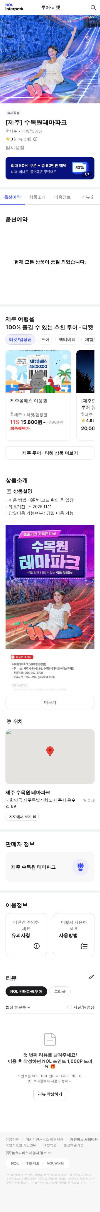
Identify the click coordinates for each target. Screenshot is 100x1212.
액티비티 (67, 339)
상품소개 (37, 197)
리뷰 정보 (35, 139)
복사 (90, 800)
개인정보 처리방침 (84, 1139)
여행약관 (50, 1145)
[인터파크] (12, 7)
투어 (45, 339)
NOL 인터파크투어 (26, 991)
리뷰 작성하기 (50, 1093)
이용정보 (62, 197)
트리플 (60, 991)
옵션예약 (12, 197)
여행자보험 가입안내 (21, 1145)
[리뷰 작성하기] (91, 978)
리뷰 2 (88, 197)
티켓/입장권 (20, 339)
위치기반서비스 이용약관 (44, 1139)
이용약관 (12, 1139)
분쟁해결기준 (74, 1145)
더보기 (50, 702)
